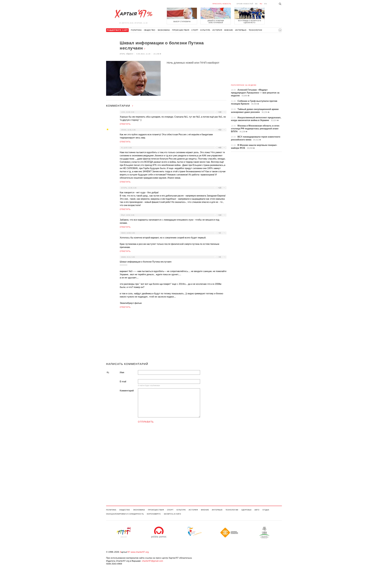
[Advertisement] (166, 336)
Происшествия (180, 30)
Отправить (146, 421)
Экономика (163, 30)
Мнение (228, 30)
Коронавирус (154, 514)
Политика (136, 30)
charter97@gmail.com (152, 561)
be (256, 4)
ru (261, 4)
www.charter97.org (140, 552)
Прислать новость (221, 4)
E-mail (123, 381)
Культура (205, 30)
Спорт (194, 30)
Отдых (266, 510)
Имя (122, 372)
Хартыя (133, 14)
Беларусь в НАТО (172, 514)
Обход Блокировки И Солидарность (125, 514)
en (265, 4)
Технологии (255, 30)
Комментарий (127, 390)
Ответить (125, 124)
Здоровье (246, 510)
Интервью (240, 30)
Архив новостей (245, 4)
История (217, 30)
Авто (256, 510)
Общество (149, 30)
